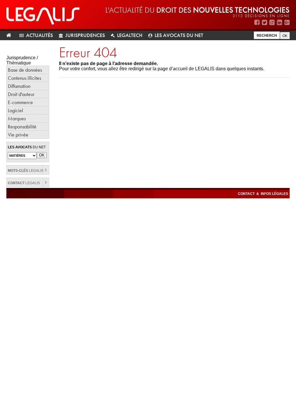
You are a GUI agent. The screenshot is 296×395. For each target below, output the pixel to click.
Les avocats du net (179, 35)
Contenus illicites (24, 78)
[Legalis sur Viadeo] (272, 22)
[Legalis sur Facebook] (257, 22)
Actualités (39, 35)
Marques (17, 118)
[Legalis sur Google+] (287, 22)
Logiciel (15, 110)
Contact (247, 194)
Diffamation (19, 86)
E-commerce (20, 102)
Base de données (25, 70)
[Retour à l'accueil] (11, 35)
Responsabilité (22, 126)
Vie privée (18, 134)
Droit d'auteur (21, 94)
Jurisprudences (85, 35)
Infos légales (274, 194)
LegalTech (130, 35)
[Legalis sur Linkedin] (279, 22)
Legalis (25, 171)
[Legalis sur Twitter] (264, 22)
